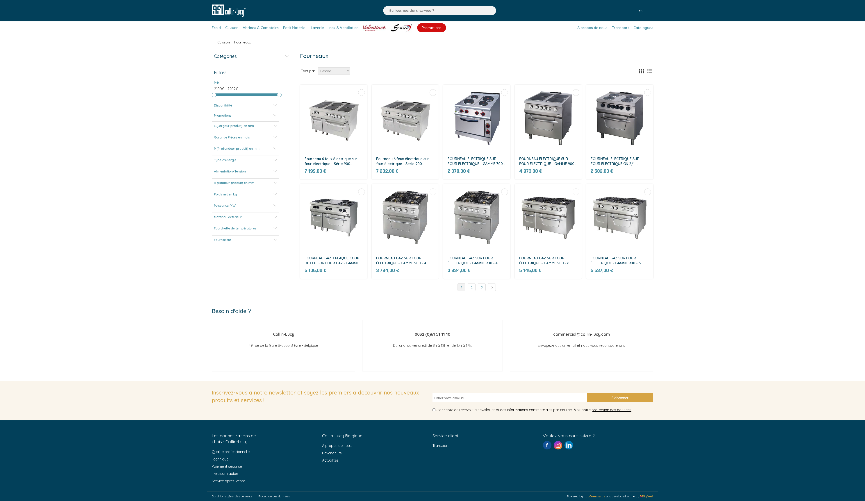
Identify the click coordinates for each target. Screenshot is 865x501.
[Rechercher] (385, 10)
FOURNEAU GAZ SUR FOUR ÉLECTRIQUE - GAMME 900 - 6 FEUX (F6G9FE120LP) (544, 261)
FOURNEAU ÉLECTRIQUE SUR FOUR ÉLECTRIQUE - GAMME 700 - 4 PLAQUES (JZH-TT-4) (476, 161)
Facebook (547, 445)
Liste (649, 71)
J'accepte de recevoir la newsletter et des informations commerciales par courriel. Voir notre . (534, 410)
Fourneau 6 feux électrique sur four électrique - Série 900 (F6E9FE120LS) (402, 161)
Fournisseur (222, 240)
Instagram (558, 445)
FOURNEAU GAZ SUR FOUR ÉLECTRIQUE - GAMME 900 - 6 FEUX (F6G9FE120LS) (616, 261)
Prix (216, 83)
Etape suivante (492, 287)
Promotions (222, 115)
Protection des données (274, 496)
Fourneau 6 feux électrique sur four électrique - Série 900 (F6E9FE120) (331, 161)
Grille (641, 71)
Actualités (330, 460)
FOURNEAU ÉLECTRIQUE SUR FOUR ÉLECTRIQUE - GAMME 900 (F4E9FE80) (546, 161)
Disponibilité (223, 105)
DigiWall (647, 496)
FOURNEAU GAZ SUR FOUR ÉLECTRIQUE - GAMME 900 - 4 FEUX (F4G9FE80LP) (401, 261)
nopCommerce (594, 496)
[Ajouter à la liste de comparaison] (361, 92)
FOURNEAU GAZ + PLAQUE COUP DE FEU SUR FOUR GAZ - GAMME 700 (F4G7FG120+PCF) (332, 261)
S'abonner (620, 398)
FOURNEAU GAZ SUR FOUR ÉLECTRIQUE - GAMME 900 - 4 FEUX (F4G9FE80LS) (473, 261)
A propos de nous (337, 445)
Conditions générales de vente (232, 496)
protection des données (611, 410)
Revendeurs (332, 453)
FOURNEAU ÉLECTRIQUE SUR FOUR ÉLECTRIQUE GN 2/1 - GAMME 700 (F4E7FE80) (615, 161)
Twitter (569, 445)
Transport (440, 445)
